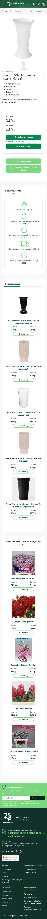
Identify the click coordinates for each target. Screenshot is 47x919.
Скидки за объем (30, 873)
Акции (4, 873)
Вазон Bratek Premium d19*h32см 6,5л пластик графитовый (23, 505)
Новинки (5, 876)
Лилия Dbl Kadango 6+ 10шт (23, 665)
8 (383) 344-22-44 (35, 832)
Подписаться (37, 798)
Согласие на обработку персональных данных (33, 902)
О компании (6, 891)
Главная (5, 11)
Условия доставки (23, 161)
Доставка (5, 895)
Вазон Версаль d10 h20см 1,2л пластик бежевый (23, 367)
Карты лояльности (31, 869)
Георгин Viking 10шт (23, 622)
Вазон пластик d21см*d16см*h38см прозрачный (23, 413)
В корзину (23, 334)
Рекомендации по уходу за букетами (12, 881)
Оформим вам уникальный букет (25, 168)
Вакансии (5, 906)
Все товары (6, 869)
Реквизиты (28, 894)
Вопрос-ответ (7, 899)
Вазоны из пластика (8, 71)
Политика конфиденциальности (32, 908)
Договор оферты (30, 897)
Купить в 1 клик (23, 146)
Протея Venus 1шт (23, 708)
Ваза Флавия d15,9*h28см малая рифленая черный (23, 321)
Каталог (18, 11)
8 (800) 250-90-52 (17, 832)
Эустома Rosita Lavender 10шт (23, 751)
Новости (5, 902)
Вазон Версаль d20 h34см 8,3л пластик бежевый (23, 459)
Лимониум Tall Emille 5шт (23, 578)
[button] (29, 4)
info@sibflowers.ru (16, 836)
